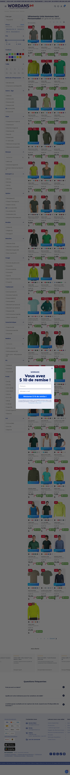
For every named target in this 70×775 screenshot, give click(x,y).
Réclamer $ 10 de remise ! (35, 396)
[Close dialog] (52, 368)
